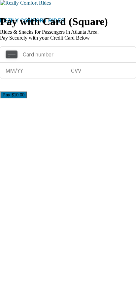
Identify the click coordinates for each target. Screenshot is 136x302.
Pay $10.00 (13, 94)
